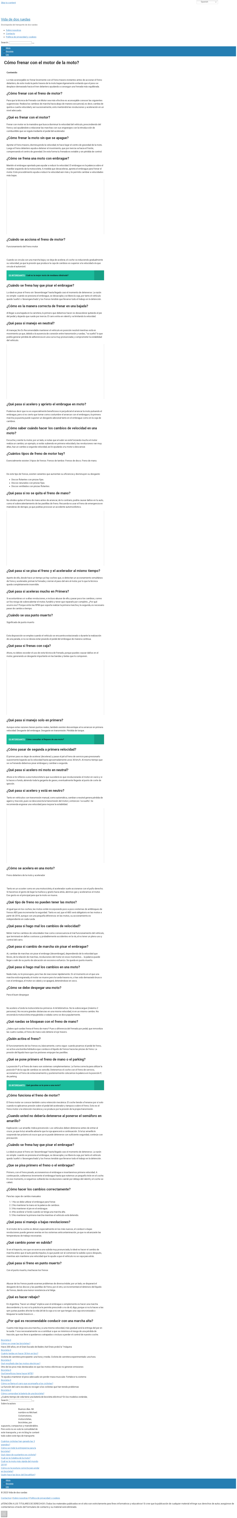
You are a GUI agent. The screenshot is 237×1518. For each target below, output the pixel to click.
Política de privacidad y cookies (21, 37)
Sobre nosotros (13, 30)
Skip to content (8, 2)
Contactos (6, 1498)
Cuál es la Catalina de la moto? (15, 1458)
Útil (7, 55)
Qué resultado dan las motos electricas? (20, 1363)
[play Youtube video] (55, 206)
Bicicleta (9, 51)
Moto (8, 48)
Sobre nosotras (20, 1498)
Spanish (204, 2)
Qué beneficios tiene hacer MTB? (17, 1373)
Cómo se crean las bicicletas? (15, 1343)
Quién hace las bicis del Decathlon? (18, 1474)
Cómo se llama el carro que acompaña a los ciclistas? (27, 1383)
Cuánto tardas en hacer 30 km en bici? (19, 1353)
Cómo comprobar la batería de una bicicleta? (22, 1393)
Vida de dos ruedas (15, 19)
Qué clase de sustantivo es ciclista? (18, 1454)
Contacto (10, 33)
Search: (5, 42)
